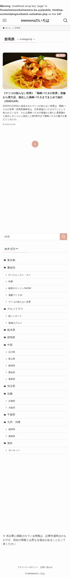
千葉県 (11, 414)
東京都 (11, 260)
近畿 (10, 393)
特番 (10, 281)
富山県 (11, 358)
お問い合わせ (46, 567)
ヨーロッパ (14, 450)
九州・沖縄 (13, 422)
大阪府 (11, 407)
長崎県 (11, 436)
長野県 (11, 379)
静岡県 (11, 365)
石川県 (11, 352)
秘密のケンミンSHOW (19, 288)
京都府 (11, 401)
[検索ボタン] (65, 20)
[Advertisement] (35, 193)
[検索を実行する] (63, 236)
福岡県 (11, 429)
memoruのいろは (35, 20)
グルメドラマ (15, 308)
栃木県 (11, 330)
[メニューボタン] (4, 20)
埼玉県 (11, 386)
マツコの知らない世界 (19, 302)
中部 (10, 344)
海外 (10, 443)
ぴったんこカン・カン (19, 275)
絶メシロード (15, 316)
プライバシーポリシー (28, 567)
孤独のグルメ (15, 323)
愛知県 (11, 372)
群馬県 (11, 337)
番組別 (11, 267)
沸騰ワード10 (15, 295)
